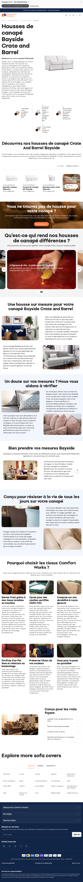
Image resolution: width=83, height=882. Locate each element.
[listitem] (12, 183)
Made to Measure (57, 786)
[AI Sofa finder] (66, 15)
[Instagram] (4, 846)
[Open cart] (73, 15)
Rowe (21, 781)
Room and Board (9, 781)
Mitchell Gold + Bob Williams (72, 787)
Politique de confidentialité (43, 863)
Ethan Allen (7, 786)
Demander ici (41, 224)
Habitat (54, 774)
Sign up (77, 834)
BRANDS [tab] (31, 766)
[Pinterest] (9, 846)
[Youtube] (26, 846)
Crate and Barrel (41, 781)
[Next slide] (79, 269)
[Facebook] (15, 846)
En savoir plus (69, 186)
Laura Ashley (39, 786)
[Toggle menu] (79, 15)
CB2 (68, 781)
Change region (34, 6)
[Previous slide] (4, 269)
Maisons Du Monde (23, 794)
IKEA (4, 793)
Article (21, 774)
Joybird (21, 786)
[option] (41, 269)
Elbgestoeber (55, 793)
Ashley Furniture (72, 793)
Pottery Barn (55, 781)
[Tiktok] (21, 846)
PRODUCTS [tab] (50, 766)
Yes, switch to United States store (15, 6)
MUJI (37, 793)
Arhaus (37, 774)
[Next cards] (77, 470)
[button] (72, 166)
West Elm (6, 774)
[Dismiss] (81, 2)
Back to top (76, 863)
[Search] (69, 15)
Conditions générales (8, 863)
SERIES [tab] (40, 766)
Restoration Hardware (71, 775)
